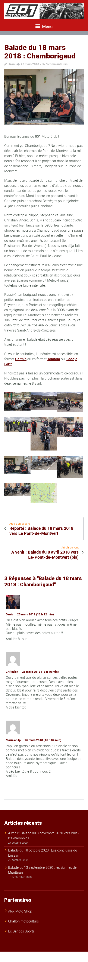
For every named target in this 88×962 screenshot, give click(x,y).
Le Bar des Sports (21, 931)
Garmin (20, 359)
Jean (11, 64)
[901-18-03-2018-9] (44, 97)
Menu (47, 26)
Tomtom (53, 359)
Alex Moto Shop (20, 911)
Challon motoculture (23, 921)
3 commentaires (56, 64)
